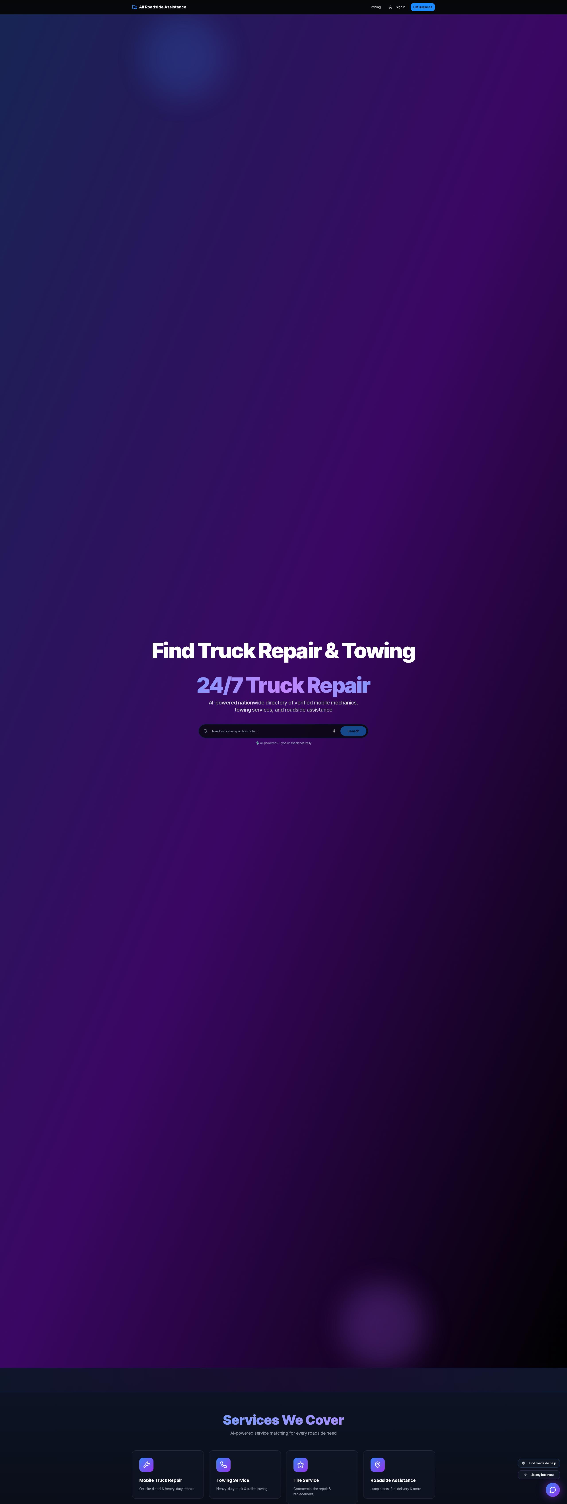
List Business (422, 7)
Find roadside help (542, 1463)
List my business (543, 1475)
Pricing (376, 7)
